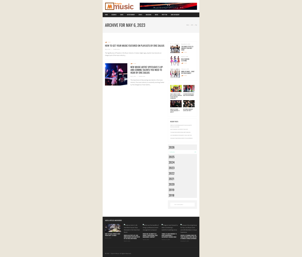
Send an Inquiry (175, 15)
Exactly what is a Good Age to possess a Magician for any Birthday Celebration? (176, 96)
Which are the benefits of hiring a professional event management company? (150, 235)
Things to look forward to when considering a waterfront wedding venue (169, 235)
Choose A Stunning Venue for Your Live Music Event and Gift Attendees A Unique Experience (188, 236)
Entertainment (131, 15)
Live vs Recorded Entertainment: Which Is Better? (181, 135)
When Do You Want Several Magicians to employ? (174, 110)
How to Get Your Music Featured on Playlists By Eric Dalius (134, 45)
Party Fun (164, 15)
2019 (171, 189)
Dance (121, 15)
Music (156, 15)
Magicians (148, 15)
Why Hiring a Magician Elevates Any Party (188, 109)
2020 (172, 184)
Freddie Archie (116, 49)
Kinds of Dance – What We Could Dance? (187, 72)
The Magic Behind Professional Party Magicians (180, 132)
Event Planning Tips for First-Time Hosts (179, 129)
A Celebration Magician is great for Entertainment (188, 94)
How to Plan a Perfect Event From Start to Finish (112, 234)
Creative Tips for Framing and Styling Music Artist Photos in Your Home (181, 126)
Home (106, 15)
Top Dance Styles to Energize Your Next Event (187, 48)
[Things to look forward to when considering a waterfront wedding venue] (170, 228)
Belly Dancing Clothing (185, 60)
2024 (172, 162)
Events (140, 15)
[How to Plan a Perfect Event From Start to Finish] (113, 228)
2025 (171, 157)
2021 (171, 179)
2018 (171, 195)
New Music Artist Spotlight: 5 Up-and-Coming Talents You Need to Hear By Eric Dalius (146, 69)
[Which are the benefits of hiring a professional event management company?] (151, 228)
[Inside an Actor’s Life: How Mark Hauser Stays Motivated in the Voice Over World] (132, 228)
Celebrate (113, 15)
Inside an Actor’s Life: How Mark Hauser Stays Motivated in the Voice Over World (132, 236)
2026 (172, 147)
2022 (171, 173)
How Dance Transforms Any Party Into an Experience (181, 138)
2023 (192, 25)
